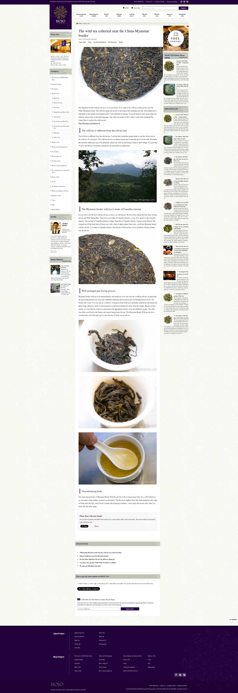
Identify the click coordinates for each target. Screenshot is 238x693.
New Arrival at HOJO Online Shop (60, 78)
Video (53, 200)
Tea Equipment (102, 644)
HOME (127, 8)
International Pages (172, 1)
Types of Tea (82, 42)
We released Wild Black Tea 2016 (90, 566)
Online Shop (137, 8)
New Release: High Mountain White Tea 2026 (182, 86)
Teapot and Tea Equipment (59, 147)
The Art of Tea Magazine (65, 266)
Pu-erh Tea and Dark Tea (100, 42)
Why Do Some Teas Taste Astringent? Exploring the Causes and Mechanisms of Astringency (181, 249)
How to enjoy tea (57, 156)
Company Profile (159, 1)
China (89, 42)
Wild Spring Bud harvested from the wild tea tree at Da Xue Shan (101, 553)
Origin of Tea (56, 142)
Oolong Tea (57, 117)
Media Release (56, 209)
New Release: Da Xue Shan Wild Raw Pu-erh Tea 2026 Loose (181, 159)
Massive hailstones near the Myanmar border (94, 556)
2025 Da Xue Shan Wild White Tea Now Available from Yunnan (181, 226)
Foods (53, 181)
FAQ (53, 205)
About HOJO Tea (139, 1)
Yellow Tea (57, 137)
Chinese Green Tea (79, 636)
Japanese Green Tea (79, 633)
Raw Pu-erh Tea (112, 42)
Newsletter (55, 89)
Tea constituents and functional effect (61, 171)
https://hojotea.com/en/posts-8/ (89, 123)
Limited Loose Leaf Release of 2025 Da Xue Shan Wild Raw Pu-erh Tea (181, 204)
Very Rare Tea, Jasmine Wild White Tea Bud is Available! (98, 563)
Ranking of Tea (56, 195)
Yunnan (121, 42)
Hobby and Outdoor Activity (60, 191)
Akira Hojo (94, 39)
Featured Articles (56, 84)
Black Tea (56, 98)
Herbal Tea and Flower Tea (61, 112)
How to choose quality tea (59, 165)
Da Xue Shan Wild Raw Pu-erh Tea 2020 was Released (97, 559)
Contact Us (149, 1)
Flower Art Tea (58, 103)
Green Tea (57, 107)
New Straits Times (66, 284)
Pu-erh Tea (77, 648)
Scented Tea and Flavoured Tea (61, 127)
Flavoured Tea (102, 640)
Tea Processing (56, 161)
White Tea (56, 133)
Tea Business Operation (58, 186)
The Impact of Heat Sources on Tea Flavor (182, 274)
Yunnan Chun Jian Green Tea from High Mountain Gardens (181, 181)
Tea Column (55, 151)
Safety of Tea (55, 177)
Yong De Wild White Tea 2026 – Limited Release (182, 62)
